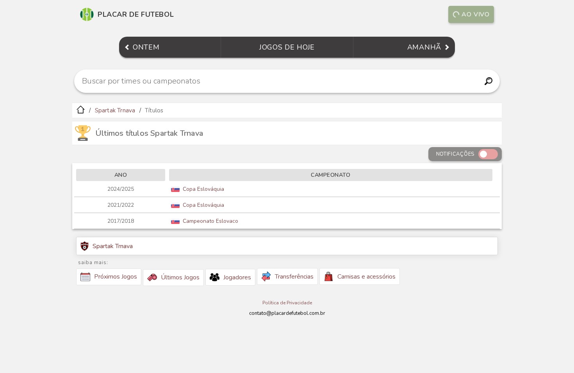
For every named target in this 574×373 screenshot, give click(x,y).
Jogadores (237, 277)
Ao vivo (476, 14)
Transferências (294, 276)
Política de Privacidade (287, 303)
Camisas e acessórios (366, 276)
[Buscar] (488, 81)
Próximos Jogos (115, 276)
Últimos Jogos (180, 277)
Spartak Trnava (115, 110)
